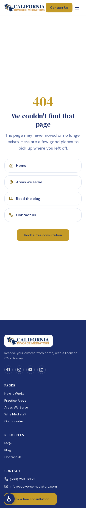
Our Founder (13, 421)
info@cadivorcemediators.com (33, 486)
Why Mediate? (15, 414)
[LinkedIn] (41, 370)
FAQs (8, 443)
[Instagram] (19, 370)
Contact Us (59, 8)
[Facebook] (8, 370)
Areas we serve (29, 182)
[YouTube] (30, 370)
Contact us (26, 215)
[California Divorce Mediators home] (25, 7)
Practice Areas (15, 400)
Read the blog (28, 198)
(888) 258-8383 (22, 479)
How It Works (14, 394)
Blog (7, 450)
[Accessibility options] (9, 498)
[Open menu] (77, 7)
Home (21, 165)
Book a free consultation (43, 235)
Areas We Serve (16, 407)
